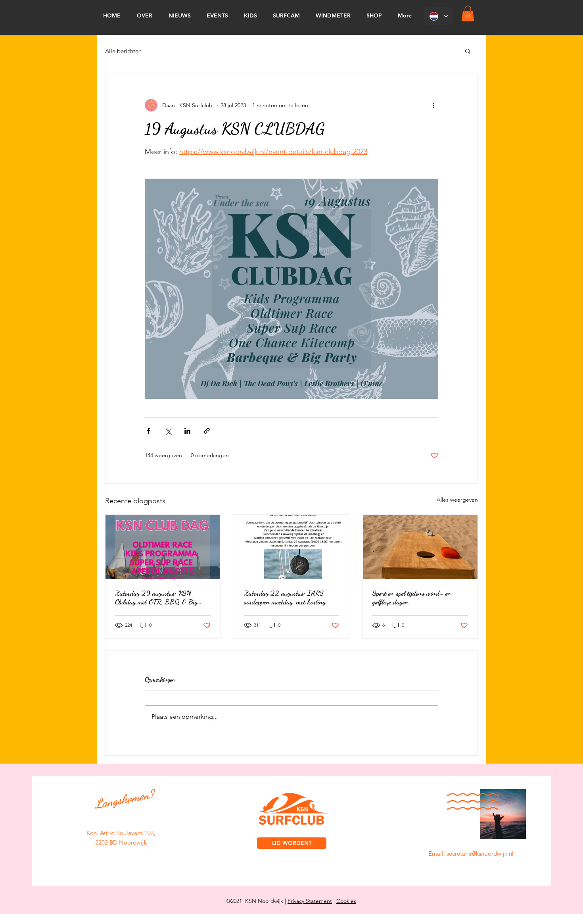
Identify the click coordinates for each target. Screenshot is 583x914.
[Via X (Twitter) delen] (168, 431)
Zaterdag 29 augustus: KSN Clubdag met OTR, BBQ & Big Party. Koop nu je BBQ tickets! (156, 597)
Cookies (346, 900)
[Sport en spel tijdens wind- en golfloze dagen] (420, 547)
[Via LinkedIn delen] (187, 431)
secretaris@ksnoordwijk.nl (480, 853)
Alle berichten (123, 51)
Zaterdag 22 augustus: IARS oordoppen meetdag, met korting (285, 597)
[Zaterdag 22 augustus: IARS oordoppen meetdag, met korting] (291, 547)
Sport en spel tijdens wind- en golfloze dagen (411, 597)
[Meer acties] (433, 105)
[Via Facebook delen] (148, 431)
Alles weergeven (457, 499)
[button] (467, 13)
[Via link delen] (207, 431)
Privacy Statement (310, 900)
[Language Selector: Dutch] (438, 16)
